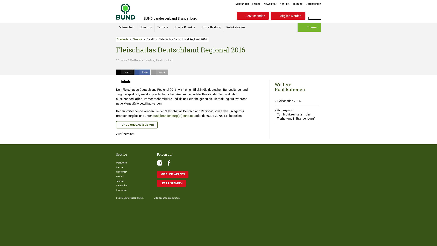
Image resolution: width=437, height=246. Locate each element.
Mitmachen (126, 27)
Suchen (318, 15)
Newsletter (270, 3)
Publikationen (235, 27)
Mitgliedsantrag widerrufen (167, 198)
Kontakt (284, 3)
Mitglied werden (290, 16)
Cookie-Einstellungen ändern (130, 198)
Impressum (121, 190)
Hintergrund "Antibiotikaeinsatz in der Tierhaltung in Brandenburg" (296, 114)
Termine (297, 3)
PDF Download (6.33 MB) (137, 124)
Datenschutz (313, 3)
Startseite (122, 39)
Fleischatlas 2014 (289, 101)
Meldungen (242, 3)
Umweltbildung (211, 27)
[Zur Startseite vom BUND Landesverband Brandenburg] (125, 11)
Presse (256, 3)
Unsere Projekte (184, 27)
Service (137, 39)
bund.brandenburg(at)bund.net (174, 116)
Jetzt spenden (255, 16)
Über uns (146, 27)
